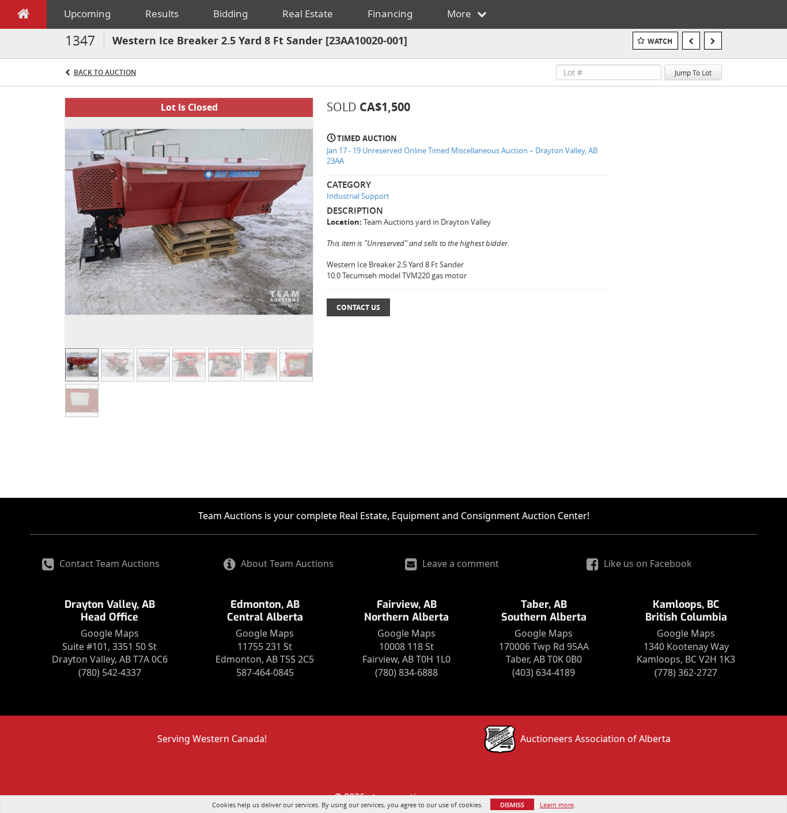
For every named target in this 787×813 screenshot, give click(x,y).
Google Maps (110, 633)
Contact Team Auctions (108, 563)
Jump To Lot (693, 72)
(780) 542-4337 (109, 672)
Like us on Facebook (646, 563)
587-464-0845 (265, 672)
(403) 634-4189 (543, 672)
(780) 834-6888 (406, 672)
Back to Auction (105, 72)
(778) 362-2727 (685, 672)
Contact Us (358, 307)
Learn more (557, 804)
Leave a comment (459, 563)
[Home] (23, 16)
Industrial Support (358, 196)
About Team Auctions (286, 563)
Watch (660, 41)
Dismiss (512, 804)
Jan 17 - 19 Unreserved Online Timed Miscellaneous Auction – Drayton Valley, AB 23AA (462, 156)
